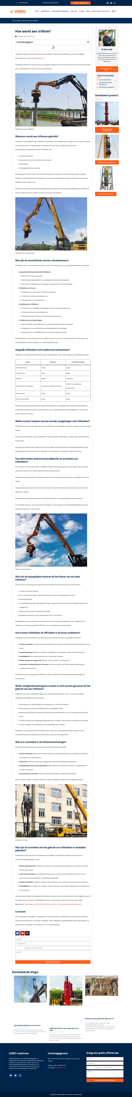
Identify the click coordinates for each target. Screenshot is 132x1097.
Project (81, 11)
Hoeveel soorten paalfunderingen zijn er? (99, 1018)
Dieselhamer (45, 11)
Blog (88, 11)
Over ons (74, 11)
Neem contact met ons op (101, 11)
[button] (88, 42)
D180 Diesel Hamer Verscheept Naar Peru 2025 (64, 1029)
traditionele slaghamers (35, 58)
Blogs (19, 21)
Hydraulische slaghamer (60, 11)
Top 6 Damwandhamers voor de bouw (27, 1025)
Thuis (37, 11)
